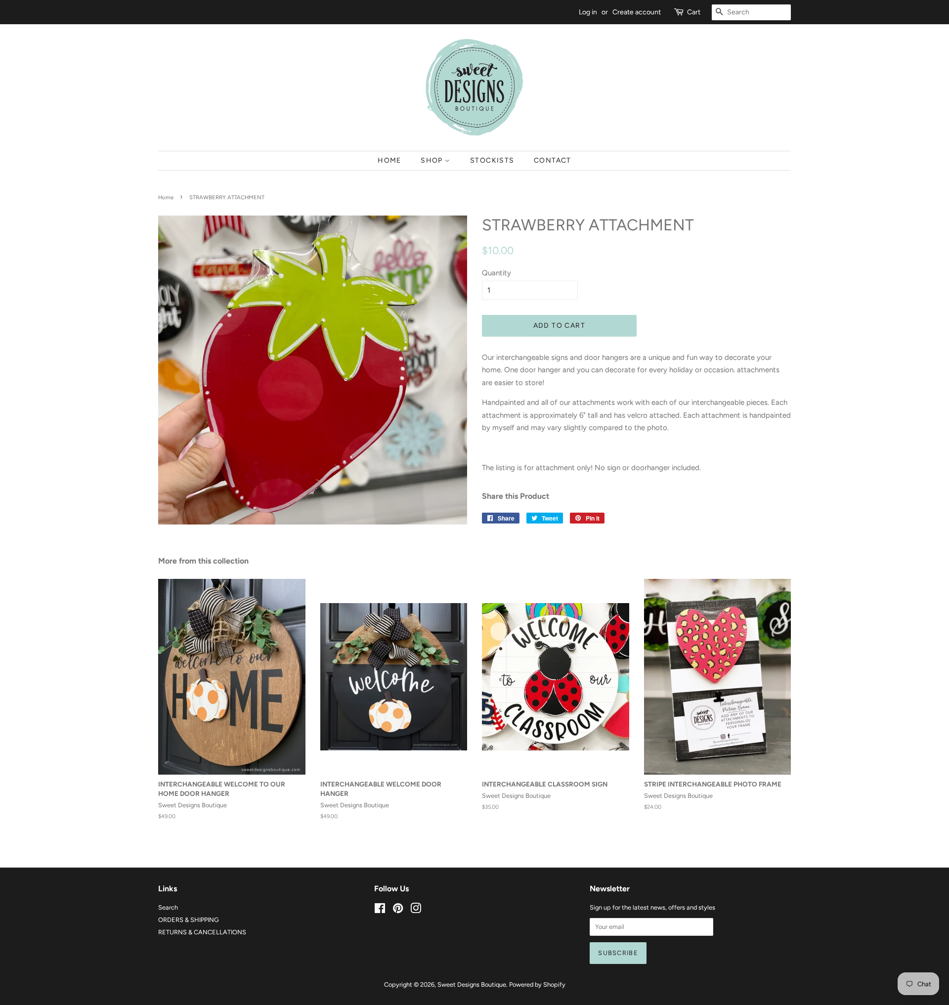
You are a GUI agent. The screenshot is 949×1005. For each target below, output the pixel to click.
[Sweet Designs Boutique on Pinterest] (397, 910)
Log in (588, 12)
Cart (693, 12)
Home (165, 197)
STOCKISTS (492, 160)
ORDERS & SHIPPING (188, 919)
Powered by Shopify (537, 984)
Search (168, 907)
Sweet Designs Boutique (471, 984)
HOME (389, 160)
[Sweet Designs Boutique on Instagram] (415, 910)
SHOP (433, 160)
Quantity (496, 272)
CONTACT (552, 160)
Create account (636, 12)
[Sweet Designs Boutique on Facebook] (380, 910)
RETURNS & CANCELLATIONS (202, 932)
